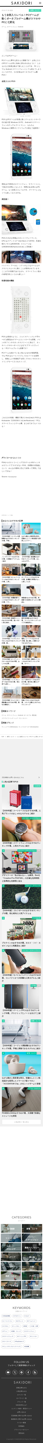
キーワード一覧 (21, 1398)
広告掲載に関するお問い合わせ (21, 1415)
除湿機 (27, 1346)
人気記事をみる (21, 1391)
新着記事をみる (21, 1388)
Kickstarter (12, 477)
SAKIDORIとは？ (21, 1405)
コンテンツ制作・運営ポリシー (21, 1408)
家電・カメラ (35, 10)
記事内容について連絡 (7, 515)
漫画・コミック (16, 1331)
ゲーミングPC (22, 1336)
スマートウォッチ (8, 1336)
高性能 (34, 715)
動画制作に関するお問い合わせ (21, 1419)
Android (20, 27)
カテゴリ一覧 (21, 1395)
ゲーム (4, 27)
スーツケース (7, 1341)
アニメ (5, 1331)
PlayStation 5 (20, 1341)
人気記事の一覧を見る (21, 1122)
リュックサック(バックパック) (12, 1346)
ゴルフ (27, 1316)
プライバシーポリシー (21, 1430)
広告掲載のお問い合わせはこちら (13, 777)
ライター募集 (21, 1422)
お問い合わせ (21, 1412)
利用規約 (21, 1426)
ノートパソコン (8, 1321)
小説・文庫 (35, 1326)
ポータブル (27, 715)
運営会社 (21, 1433)
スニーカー (34, 1336)
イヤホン (6, 1326)
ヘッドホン (16, 1326)
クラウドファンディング (10, 718)
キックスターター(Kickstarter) (29, 727)
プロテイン (18, 1316)
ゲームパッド (31, 1321)
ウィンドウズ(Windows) (10, 727)
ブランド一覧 (21, 1402)
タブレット (20, 1321)
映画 (25, 1326)
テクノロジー (23, 718)
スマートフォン (12, 27)
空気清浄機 (7, 1316)
